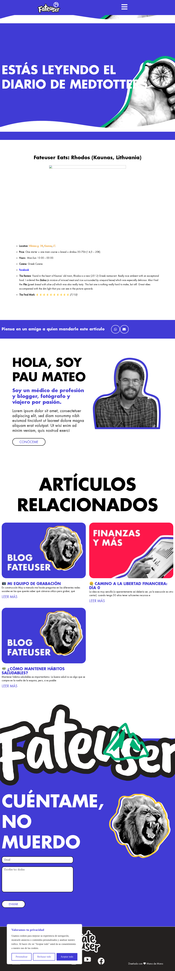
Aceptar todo (67, 956)
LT (54, 246)
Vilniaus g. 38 (36, 246)
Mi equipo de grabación (33, 584)
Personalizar (22, 956)
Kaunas (48, 246)
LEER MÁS (9, 597)
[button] (115, 329)
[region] (44, 944)
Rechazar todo (44, 956)
